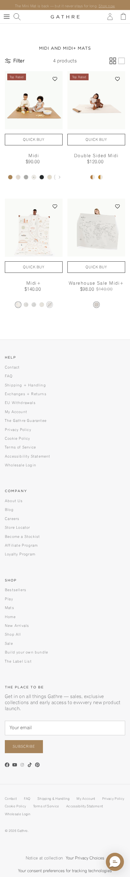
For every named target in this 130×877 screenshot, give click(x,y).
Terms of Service (20, 447)
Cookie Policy (17, 438)
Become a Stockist (22, 536)
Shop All (13, 634)
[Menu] (6, 16)
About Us (14, 500)
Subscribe (24, 746)
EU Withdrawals (20, 402)
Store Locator (17, 527)
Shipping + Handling (25, 385)
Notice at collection (44, 857)
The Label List (18, 661)
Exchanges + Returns (26, 394)
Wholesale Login (20, 465)
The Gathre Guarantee (26, 420)
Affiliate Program (21, 545)
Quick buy (34, 139)
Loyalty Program (20, 554)
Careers (12, 518)
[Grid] (112, 61)
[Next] (60, 177)
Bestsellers (15, 589)
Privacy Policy (18, 429)
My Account (16, 411)
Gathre (22, 831)
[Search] (20, 16)
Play (9, 599)
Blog (9, 509)
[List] (121, 61)
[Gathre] (65, 16)
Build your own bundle (26, 652)
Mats (9, 607)
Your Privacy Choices (85, 857)
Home (10, 616)
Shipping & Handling (53, 798)
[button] (55, 78)
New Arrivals (17, 625)
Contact (12, 367)
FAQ (9, 376)
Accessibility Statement (27, 456)
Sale (9, 643)
